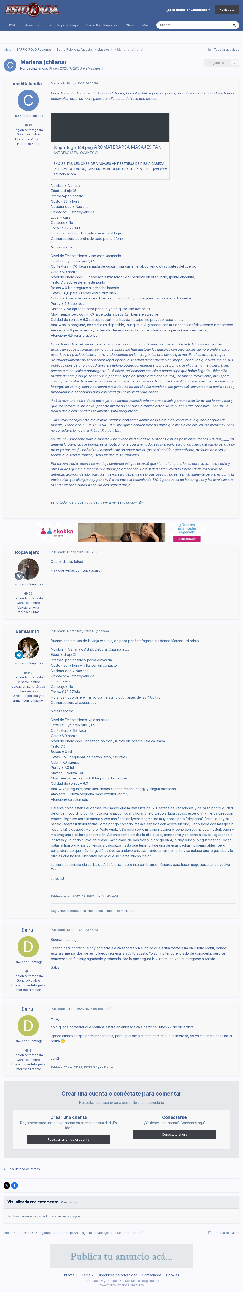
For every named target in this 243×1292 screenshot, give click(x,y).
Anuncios (32, 25)
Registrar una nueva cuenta (68, 1139)
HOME (12, 25)
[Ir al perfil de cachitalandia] (10, 65)
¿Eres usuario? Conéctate (187, 10)
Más (145, 25)
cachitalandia (37, 68)
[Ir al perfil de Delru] (28, 946)
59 (30, 593)
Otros (130, 25)
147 (30, 673)
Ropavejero (27, 552)
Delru (27, 930)
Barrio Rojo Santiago (63, 25)
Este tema (216, 25)
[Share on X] (7, 1185)
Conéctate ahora (174, 1134)
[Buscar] (234, 25)
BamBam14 (27, 631)
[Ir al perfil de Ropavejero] (28, 569)
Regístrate (227, 9)
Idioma (69, 1275)
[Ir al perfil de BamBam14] (28, 648)
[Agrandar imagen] (73, 147)
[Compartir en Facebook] (14, 1185)
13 (30, 125)
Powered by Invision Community (121, 1285)
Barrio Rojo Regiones (101, 25)
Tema (86, 1275)
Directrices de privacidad (117, 1275)
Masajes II (95, 68)
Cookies (172, 1275)
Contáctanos (152, 1275)
